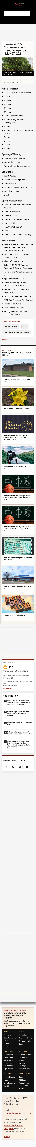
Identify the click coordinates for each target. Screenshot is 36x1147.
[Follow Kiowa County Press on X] (6, 767)
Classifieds (7, 1086)
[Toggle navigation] (6, 21)
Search (21, 1077)
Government (8, 1055)
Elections (7, 1046)
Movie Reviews (9, 1080)
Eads (25, 326)
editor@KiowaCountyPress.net (17, 1113)
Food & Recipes (9, 1077)
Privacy (21, 1088)
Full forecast (7, 688)
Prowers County (25, 1041)
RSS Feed (22, 1080)
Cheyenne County (25, 1038)
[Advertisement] (18, 851)
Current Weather (25, 1055)
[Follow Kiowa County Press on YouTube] (27, 767)
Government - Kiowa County (17, 332)
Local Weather (24, 1068)
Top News (7, 1035)
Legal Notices (9, 1068)
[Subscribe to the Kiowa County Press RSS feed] (20, 767)
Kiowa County (11, 326)
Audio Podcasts (9, 1083)
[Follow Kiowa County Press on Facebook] (13, 767)
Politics (6, 1043)
